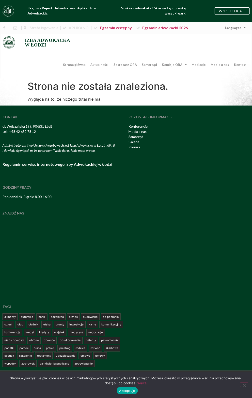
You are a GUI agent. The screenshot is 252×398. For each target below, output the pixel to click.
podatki (9, 348)
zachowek (28, 363)
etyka (46, 324)
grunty (60, 324)
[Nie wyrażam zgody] (244, 385)
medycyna (76, 332)
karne (92, 324)
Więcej (142, 383)
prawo (50, 348)
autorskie (27, 317)
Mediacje (198, 65)
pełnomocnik (109, 340)
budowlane (90, 317)
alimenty (10, 317)
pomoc (24, 348)
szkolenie (25, 355)
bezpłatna (57, 317)
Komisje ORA (172, 65)
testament (44, 355)
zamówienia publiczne (54, 363)
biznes (73, 317)
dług (20, 324)
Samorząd (149, 65)
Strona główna (74, 65)
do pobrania (111, 317)
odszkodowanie (70, 340)
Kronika (134, 147)
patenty (91, 340)
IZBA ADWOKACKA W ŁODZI (47, 42)
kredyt (30, 332)
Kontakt (240, 65)
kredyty (44, 332)
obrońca (49, 340)
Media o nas (220, 65)
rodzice (80, 348)
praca (37, 348)
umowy (100, 355)
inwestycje (76, 324)
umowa (85, 355)
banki (42, 317)
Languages (233, 28)
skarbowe (112, 348)
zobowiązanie (84, 363)
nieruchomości (14, 340)
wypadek (10, 363)
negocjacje (95, 332)
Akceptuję (127, 391)
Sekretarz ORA (125, 65)
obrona (34, 340)
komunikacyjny (111, 324)
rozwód (95, 348)
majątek (59, 332)
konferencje (12, 332)
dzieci (8, 324)
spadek (9, 355)
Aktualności (99, 65)
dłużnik (33, 324)
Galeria (133, 142)
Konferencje (138, 126)
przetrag (64, 348)
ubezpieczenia (65, 355)
